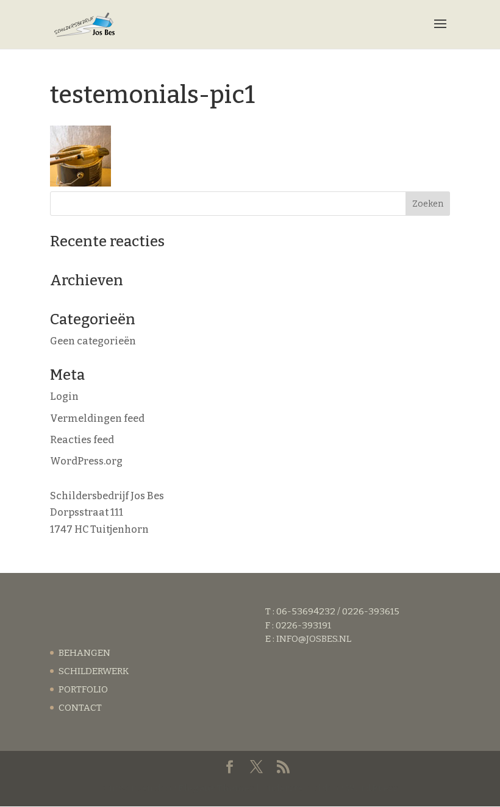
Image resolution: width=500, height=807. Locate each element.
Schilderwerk (94, 671)
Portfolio (83, 689)
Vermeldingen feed (97, 418)
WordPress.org (86, 461)
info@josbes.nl (313, 638)
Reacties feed (82, 440)
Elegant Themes (216, 788)
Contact (80, 707)
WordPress (371, 788)
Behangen (84, 652)
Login (64, 396)
